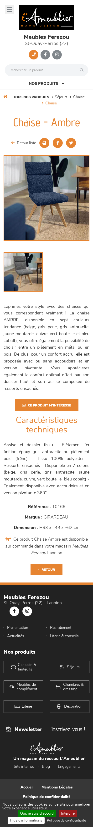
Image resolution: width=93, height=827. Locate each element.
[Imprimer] (44, 143)
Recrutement (60, 628)
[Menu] (9, 9)
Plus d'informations (26, 820)
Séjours (61, 97)
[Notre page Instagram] (57, 54)
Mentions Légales (57, 787)
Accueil (27, 787)
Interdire (68, 813)
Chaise (79, 97)
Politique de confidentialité (47, 797)
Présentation (17, 628)
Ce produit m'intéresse (49, 405)
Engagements (69, 766)
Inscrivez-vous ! (68, 729)
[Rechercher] (83, 70)
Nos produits (43, 84)
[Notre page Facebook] (45, 54)
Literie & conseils (64, 636)
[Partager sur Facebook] (58, 143)
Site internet (24, 766)
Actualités (15, 636)
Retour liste (26, 143)
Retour (48, 570)
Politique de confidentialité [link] (66, 820)
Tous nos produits (31, 97)
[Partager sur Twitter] (71, 143)
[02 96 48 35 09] (33, 54)
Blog (46, 766)
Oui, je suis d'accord (37, 813)
